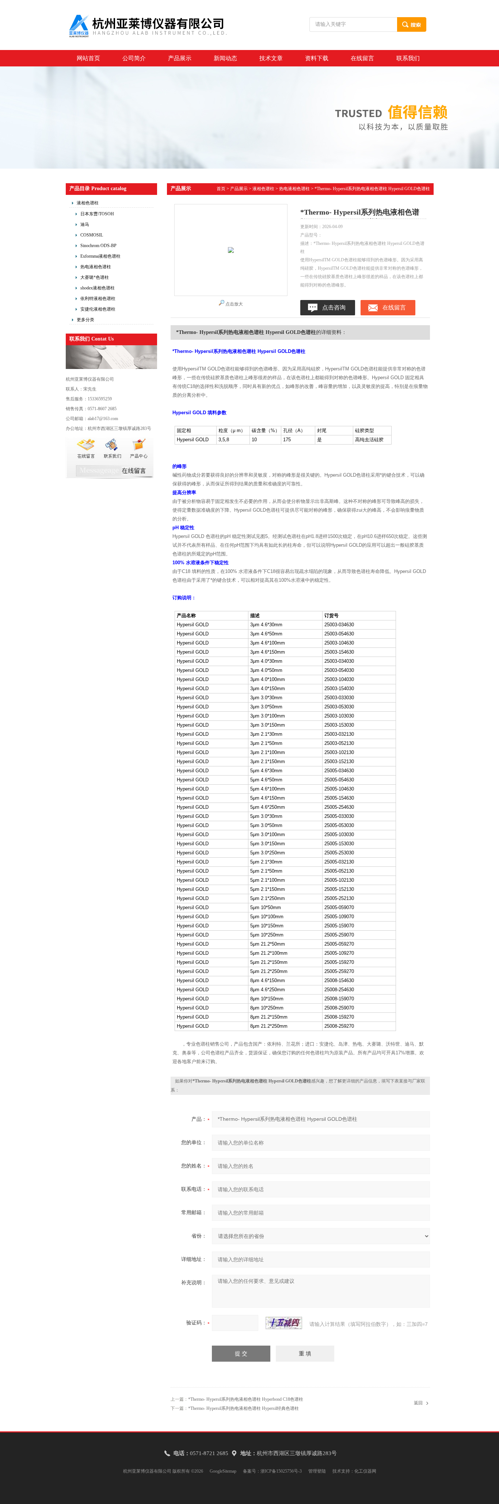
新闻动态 (225, 58)
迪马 (84, 224)
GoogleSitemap (223, 1471)
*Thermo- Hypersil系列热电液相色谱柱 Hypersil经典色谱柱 (243, 1408)
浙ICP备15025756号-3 (281, 1471)
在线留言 (362, 58)
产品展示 (179, 58)
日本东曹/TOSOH (97, 213)
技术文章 (271, 58)
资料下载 (316, 58)
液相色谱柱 (88, 202)
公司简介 (134, 58)
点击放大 (234, 304)
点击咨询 (334, 307)
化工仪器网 (365, 1471)
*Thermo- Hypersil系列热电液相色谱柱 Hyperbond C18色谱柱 (245, 1399)
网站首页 (88, 58)
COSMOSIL (91, 235)
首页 (221, 188)
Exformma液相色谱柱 (100, 256)
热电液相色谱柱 (95, 266)
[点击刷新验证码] (284, 1323)
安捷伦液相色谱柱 (97, 309)
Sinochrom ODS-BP (98, 245)
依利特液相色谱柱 (97, 298)
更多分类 (85, 319)
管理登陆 (317, 1471)
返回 (418, 1402)
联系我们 (408, 58)
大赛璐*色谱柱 (94, 277)
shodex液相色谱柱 (97, 288)
